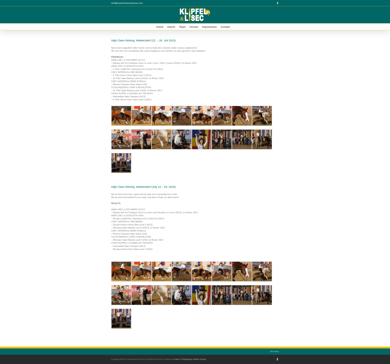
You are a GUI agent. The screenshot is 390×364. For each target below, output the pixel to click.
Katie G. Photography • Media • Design (190, 359)
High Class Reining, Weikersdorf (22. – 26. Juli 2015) (143, 40)
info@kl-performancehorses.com (127, 3)
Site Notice (274, 351)
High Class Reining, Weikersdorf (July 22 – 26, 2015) (143, 186)
